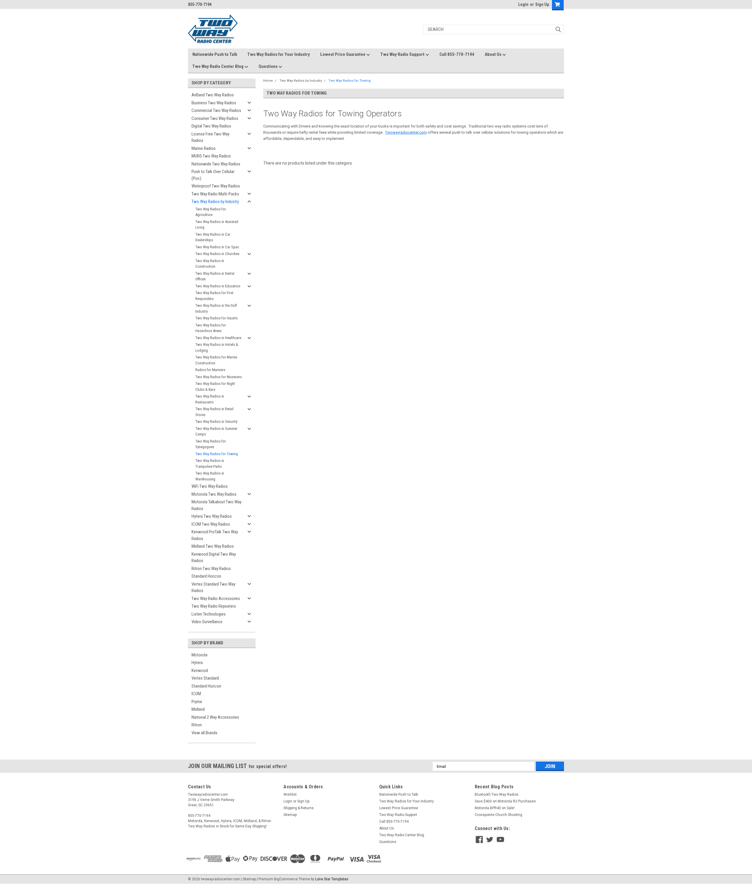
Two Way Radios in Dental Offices (214, 276)
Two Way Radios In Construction (209, 264)
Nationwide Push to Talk (214, 54)
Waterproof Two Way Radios (216, 186)
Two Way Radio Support (402, 54)
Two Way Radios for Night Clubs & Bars (215, 386)
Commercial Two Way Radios (216, 110)
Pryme (197, 701)
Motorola (199, 655)
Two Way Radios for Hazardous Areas (210, 328)
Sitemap (290, 815)
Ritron (197, 725)
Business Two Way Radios (214, 102)
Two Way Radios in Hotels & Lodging (216, 347)
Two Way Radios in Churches (217, 254)
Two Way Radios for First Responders (214, 296)
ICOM (196, 693)
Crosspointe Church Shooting (498, 815)
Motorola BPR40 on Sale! (495, 808)
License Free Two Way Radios (210, 137)
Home (268, 81)
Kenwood (200, 670)
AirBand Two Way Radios (213, 95)
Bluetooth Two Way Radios (496, 794)
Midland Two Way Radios (213, 546)
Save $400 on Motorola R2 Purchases (505, 801)
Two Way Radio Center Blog (218, 66)
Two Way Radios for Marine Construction (216, 360)
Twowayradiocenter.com (406, 132)
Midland (198, 709)
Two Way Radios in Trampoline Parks (209, 463)
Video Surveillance (207, 621)
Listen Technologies (209, 614)
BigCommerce (286, 879)
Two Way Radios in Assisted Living (216, 224)
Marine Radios (204, 148)
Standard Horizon (206, 576)
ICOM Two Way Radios (211, 524)
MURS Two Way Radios (211, 156)
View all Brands (204, 732)
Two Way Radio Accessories (216, 598)
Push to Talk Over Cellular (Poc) (213, 175)
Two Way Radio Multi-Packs (215, 194)
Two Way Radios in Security (216, 421)
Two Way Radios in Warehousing (209, 476)
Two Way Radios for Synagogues (210, 444)
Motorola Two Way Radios (214, 494)
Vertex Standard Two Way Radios (213, 587)
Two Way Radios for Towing (216, 454)
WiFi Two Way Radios (210, 486)
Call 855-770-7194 (456, 54)
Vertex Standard (205, 678)
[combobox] (493, 29)
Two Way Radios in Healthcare (218, 338)
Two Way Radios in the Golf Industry (216, 308)
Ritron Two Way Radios (211, 568)
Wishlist (290, 794)
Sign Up (542, 4)
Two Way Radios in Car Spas (217, 247)
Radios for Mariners (210, 370)
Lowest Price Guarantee (343, 54)
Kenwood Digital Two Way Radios (214, 558)
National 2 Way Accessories (215, 717)
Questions (268, 66)
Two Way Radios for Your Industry (278, 54)
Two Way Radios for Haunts (216, 318)
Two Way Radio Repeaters (214, 606)
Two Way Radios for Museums (218, 377)
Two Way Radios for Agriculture (210, 212)
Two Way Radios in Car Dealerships (212, 237)
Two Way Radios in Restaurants (209, 399)
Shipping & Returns (298, 808)
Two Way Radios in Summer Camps (216, 431)
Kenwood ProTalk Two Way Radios (215, 535)
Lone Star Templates (331, 879)
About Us (493, 54)
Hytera (197, 662)
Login (523, 4)
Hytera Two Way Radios (212, 516)
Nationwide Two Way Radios (216, 164)
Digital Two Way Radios (211, 126)
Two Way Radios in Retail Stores (214, 412)
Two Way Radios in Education (217, 286)
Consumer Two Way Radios (215, 118)
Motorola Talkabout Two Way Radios (216, 505)
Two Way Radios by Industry (215, 201)
